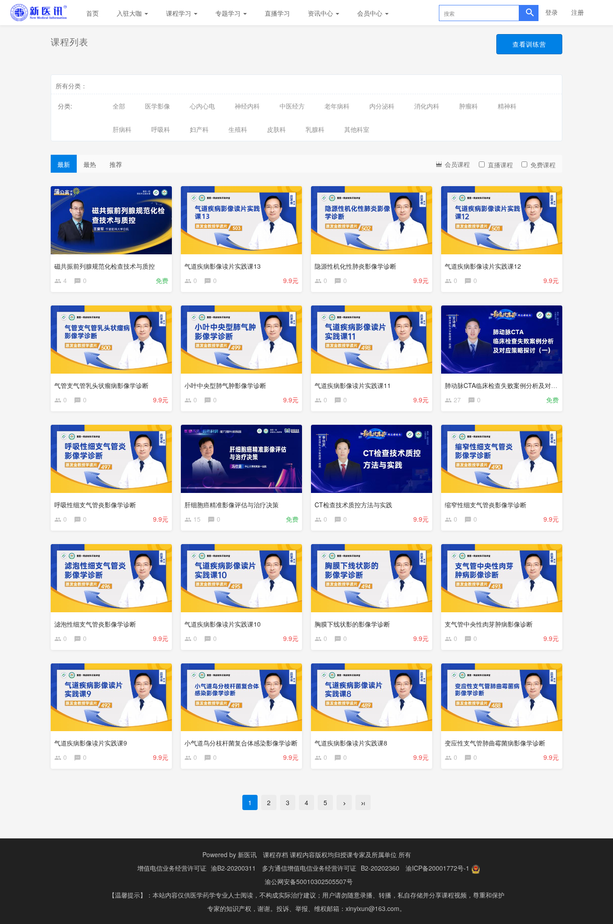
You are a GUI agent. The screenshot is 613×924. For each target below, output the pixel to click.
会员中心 (370, 13)
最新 (63, 164)
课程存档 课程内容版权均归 (301, 854)
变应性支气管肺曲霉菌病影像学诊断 (495, 742)
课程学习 (179, 13)
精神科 (507, 105)
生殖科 (237, 129)
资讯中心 (321, 13)
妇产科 (199, 129)
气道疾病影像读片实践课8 (351, 742)
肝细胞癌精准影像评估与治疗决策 (231, 504)
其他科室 (356, 129)
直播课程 (500, 164)
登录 (551, 12)
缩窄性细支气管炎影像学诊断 (485, 504)
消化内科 (426, 105)
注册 (577, 12)
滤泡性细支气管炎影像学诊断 (95, 623)
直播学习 (277, 13)
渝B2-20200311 (233, 867)
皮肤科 (276, 129)
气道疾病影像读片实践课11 (353, 385)
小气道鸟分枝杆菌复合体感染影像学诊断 (241, 742)
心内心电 (202, 105)
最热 (89, 164)
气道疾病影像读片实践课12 (483, 266)
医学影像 (157, 105)
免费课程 (543, 164)
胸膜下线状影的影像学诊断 (352, 623)
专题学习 (228, 13)
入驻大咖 (130, 13)
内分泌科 (381, 105)
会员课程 (456, 164)
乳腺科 (315, 129)
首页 (92, 13)
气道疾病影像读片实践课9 (90, 742)
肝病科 (122, 129)
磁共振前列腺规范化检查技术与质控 (104, 266)
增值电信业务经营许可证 (171, 867)
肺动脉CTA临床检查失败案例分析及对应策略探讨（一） (523, 385)
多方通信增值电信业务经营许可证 (309, 867)
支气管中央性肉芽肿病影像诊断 (489, 623)
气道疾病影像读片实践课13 (222, 266)
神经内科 (247, 105)
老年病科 (337, 105)
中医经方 (292, 105)
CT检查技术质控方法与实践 (353, 504)
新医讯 (247, 854)
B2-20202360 (380, 867)
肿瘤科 (468, 105)
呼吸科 (160, 129)
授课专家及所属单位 (368, 854)
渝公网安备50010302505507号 (309, 881)
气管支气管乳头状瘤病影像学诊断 (101, 385)
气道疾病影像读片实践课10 (222, 623)
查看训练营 (529, 43)
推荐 (115, 164)
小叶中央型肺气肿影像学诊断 (225, 385)
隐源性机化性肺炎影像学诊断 (355, 266)
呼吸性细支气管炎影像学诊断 (95, 504)
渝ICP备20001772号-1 (437, 867)
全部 (119, 105)
